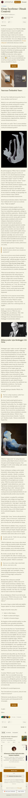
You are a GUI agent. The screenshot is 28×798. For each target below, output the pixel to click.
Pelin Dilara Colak (9, 17)
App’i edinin (21, 791)
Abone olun (17, 2)
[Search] (25, 732)
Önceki (5, 727)
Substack (8, 795)
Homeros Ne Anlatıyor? (7, 738)
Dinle (25, 18)
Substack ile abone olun (15, 776)
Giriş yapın (24, 2)
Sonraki (22, 727)
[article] (14, 739)
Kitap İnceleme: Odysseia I (9, 736)
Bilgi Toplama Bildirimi (15, 781)
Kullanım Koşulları (19, 779)
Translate (4, 6)
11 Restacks (18, 717)
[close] (24, 747)
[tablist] (10, 732)
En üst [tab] (3, 732)
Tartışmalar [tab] (15, 732)
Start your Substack (10, 791)
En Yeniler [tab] (8, 732)
